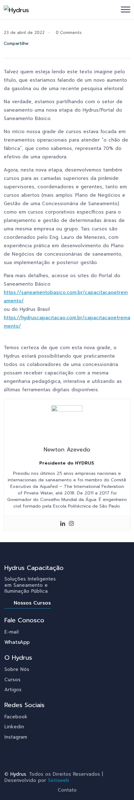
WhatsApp (17, 642)
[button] (125, 9)
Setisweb (58, 780)
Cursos (12, 679)
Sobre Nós (16, 669)
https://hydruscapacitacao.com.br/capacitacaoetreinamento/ (67, 322)
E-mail (11, 632)
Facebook (15, 716)
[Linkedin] (62, 523)
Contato (67, 790)
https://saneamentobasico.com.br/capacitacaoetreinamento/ (66, 296)
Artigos (13, 689)
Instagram (15, 737)
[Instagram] (71, 523)
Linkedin (14, 726)
